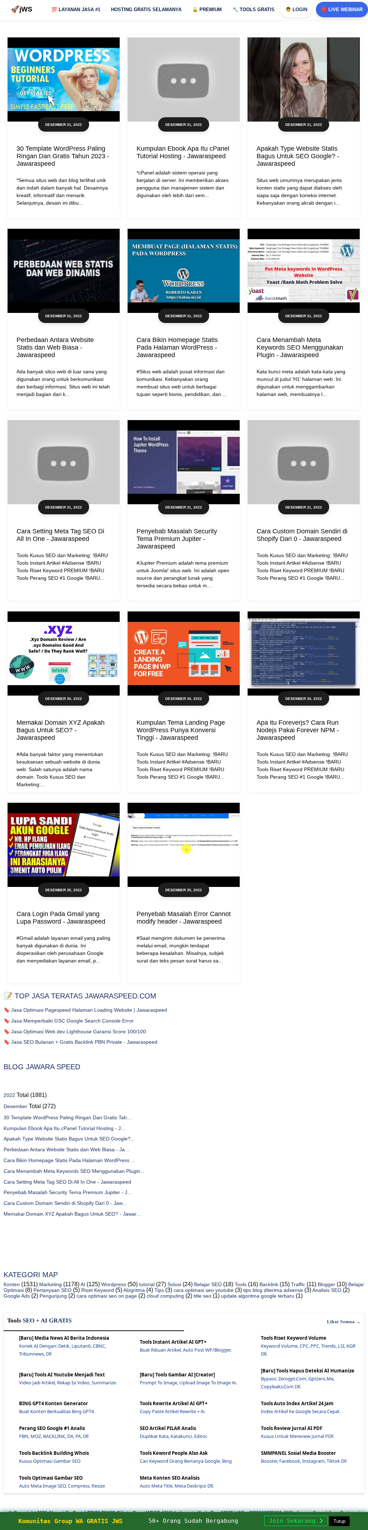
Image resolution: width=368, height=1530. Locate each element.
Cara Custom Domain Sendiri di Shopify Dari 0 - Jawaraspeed (302, 535)
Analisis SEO (326, 1290)
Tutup (339, 1521)
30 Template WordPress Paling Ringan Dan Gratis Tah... (67, 1117)
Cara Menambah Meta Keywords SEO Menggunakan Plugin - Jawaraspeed (300, 347)
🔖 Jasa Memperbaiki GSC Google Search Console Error (69, 1021)
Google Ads (17, 1296)
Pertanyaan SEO (52, 1290)
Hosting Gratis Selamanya (146, 9)
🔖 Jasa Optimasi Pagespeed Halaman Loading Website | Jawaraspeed (85, 1010)
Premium (207, 9)
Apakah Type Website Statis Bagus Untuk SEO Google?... (69, 1139)
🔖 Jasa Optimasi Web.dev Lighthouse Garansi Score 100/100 (75, 1031)
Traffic (297, 1284)
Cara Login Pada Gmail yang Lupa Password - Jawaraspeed (61, 917)
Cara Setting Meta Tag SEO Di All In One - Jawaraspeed (60, 535)
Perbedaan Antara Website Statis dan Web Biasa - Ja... (66, 1149)
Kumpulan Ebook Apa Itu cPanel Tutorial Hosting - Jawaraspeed (183, 152)
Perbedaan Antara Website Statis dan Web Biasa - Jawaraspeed (55, 347)
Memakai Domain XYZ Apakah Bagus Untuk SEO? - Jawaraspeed (61, 730)
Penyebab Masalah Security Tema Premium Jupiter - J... (68, 1192)
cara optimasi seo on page (106, 1296)
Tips (158, 1290)
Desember (15, 1106)
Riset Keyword (97, 1290)
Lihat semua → (344, 1321)
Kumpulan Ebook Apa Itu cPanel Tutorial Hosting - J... (64, 1128)
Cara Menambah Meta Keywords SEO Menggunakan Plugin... (74, 1171)
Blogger (325, 1284)
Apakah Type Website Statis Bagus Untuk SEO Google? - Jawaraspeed (298, 156)
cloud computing (164, 1296)
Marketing (50, 1284)
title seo (201, 1296)
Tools (240, 1284)
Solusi (173, 1284)
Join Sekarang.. (296, 1520)
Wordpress (113, 1284)
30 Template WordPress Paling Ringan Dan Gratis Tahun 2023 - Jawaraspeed (63, 156)
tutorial (146, 1284)
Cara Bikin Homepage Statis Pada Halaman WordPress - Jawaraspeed (177, 347)
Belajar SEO (207, 1284)
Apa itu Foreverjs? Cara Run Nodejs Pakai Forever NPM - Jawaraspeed (298, 730)
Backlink (268, 1284)
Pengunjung (52, 1296)
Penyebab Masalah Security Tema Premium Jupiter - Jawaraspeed (177, 539)
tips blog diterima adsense (272, 1290)
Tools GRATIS (254, 9)
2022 (9, 1095)
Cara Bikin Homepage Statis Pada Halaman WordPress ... (69, 1160)
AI (82, 1284)
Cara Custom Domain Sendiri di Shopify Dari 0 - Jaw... (65, 1203)
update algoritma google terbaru (257, 1296)
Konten (12, 1284)
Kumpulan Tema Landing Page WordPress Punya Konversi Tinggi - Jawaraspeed (181, 730)
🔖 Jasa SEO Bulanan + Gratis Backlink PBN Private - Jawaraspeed (80, 1042)
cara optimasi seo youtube (203, 1290)
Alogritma (133, 1290)
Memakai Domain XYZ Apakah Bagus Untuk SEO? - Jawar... (72, 1214)
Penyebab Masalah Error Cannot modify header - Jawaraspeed (184, 917)
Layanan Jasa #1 (75, 9)
